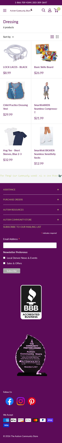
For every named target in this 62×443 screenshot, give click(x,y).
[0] (56, 10)
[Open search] (43, 10)
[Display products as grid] (52, 36)
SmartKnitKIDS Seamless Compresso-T (46, 109)
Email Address (11, 239)
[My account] (49, 10)
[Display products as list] (57, 36)
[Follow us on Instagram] (21, 401)
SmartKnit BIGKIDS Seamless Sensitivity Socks (45, 154)
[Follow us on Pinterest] (32, 401)
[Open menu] (4, 10)
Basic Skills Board (43, 67)
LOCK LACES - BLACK (15, 67)
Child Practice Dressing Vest (15, 107)
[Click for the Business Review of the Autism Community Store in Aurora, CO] (31, 297)
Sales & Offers (14, 263)
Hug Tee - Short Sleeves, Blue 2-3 (12, 152)
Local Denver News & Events (22, 257)
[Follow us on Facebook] (10, 401)
